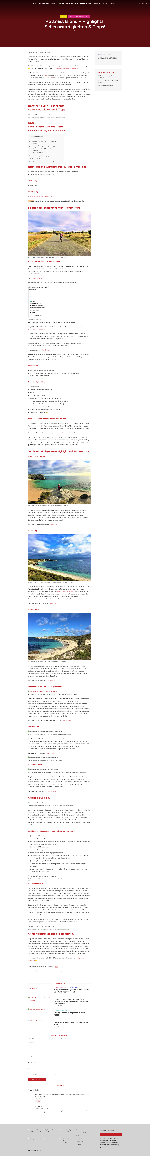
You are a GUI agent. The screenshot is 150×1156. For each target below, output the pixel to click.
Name (30, 1056)
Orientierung (36, 145)
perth (48, 971)
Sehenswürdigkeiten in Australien (67, 68)
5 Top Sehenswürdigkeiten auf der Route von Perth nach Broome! (71, 990)
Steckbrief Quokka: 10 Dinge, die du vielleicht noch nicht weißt (47, 160)
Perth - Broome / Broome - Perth (78, 16)
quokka (63, 971)
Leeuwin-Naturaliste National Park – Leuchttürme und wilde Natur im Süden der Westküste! (71, 1001)
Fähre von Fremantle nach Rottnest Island (42, 148)
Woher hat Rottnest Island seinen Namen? (41, 162)
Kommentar (31, 1042)
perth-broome (32, 971)
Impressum (79, 1138)
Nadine (70, 31)
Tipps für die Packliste (38, 152)
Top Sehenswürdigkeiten (47, 3)
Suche (111, 1134)
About (113, 3)
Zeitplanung (35, 143)
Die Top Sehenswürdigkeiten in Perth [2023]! (69, 1014)
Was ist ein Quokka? (35, 158)
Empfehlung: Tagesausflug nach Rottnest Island (43, 147)
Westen (63, 16)
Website (30, 1069)
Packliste (97, 3)
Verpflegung (36, 150)
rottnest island (55, 971)
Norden (60, 1020)
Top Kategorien (74, 987)
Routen (104, 3)
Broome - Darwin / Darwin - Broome (71, 1020)
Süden (59, 997)
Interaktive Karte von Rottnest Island (41, 197)
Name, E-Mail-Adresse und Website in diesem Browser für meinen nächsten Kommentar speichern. (52, 1075)
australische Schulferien (65, 591)
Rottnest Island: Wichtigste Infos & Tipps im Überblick (44, 141)
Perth (45, 75)
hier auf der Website (64, 433)
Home (34, 3)
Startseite (78, 1136)
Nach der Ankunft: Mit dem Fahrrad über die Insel (44, 154)
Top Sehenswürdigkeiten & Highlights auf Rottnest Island (45, 156)
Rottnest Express (38, 278)
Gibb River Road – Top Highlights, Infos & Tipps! (71, 1023)
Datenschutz (79, 1141)
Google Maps (54, 524)
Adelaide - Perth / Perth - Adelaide (70, 997)
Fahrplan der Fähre (45, 350)
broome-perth (41, 971)
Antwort (38, 1101)
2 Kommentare (78, 31)
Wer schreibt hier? (81, 1133)
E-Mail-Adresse (32, 1062)
